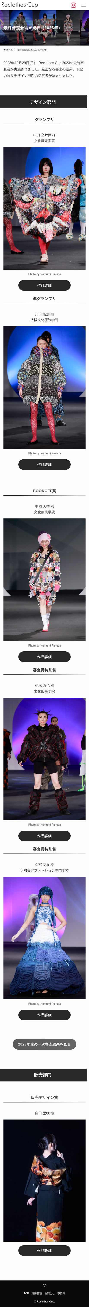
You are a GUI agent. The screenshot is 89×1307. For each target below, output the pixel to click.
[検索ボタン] (73, 5)
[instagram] (44, 1286)
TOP (26, 1293)
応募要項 (37, 1293)
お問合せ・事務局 (54, 1293)
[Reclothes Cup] (20, 5)
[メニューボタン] (84, 5)
